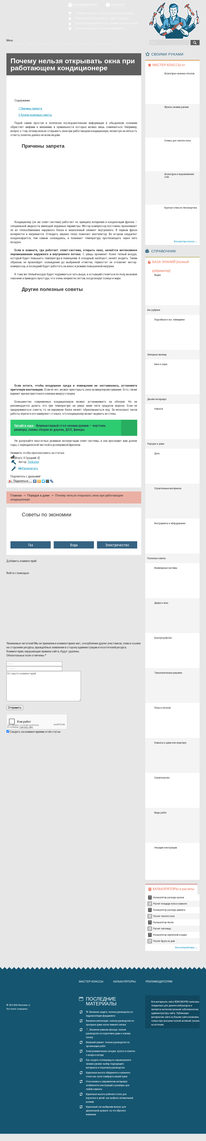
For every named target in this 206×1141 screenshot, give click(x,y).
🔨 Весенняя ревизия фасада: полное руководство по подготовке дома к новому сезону (108, 1033)
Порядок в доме (38, 495)
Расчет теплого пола (164, 916)
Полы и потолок (162, 707)
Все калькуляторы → (186, 947)
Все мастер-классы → (186, 241)
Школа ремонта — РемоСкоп (29, 19)
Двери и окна (161, 603)
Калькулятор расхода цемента (169, 910)
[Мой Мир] (47, 481)
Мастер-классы (91, 981)
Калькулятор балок (163, 922)
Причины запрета (30, 108)
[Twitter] (43, 481)
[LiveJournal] (52, 481)
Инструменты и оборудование (169, 523)
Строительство (162, 777)
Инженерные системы (165, 568)
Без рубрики (153, 310)
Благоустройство (163, 638)
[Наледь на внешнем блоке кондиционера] (70, 377)
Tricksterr (33, 462)
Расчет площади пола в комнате (170, 903)
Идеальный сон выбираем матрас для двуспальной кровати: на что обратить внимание (106, 1110)
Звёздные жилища (157, 354)
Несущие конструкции (165, 847)
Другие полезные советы (35, 115)
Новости (158, 408)
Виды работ (160, 812)
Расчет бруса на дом (164, 941)
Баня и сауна (160, 364)
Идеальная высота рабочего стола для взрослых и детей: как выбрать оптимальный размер (109, 1098)
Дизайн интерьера (156, 399)
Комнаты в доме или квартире (170, 742)
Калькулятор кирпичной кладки (170, 934)
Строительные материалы (167, 488)
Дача (157, 453)
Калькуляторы (124, 981)
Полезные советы (156, 558)
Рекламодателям (85, 4)
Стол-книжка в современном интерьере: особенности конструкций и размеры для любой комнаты (107, 1085)
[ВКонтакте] (35, 481)
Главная (16, 495)
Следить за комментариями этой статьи (35, 732)
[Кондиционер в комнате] (70, 214)
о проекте (118, 4)
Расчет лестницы (162, 928)
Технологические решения (168, 672)
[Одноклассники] (39, 481)
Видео (157, 275)
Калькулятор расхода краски (168, 897)
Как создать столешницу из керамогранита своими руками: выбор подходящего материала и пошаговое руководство (108, 1064)
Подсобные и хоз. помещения (169, 319)
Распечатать (29, 468)
